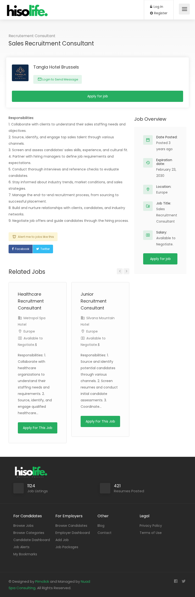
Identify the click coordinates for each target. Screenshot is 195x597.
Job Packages (66, 547)
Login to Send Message (60, 79)
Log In (158, 6)
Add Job (62, 539)
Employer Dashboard (72, 532)
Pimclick (42, 581)
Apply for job (97, 96)
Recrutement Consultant (32, 36)
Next (126, 271)
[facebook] (176, 581)
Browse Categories (28, 532)
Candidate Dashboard (31, 539)
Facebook (22, 249)
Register (160, 13)
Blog (101, 525)
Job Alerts (21, 547)
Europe (29, 331)
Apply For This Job (37, 427)
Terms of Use (151, 532)
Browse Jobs (23, 525)
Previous (120, 271)
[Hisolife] (27, 13)
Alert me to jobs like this (36, 236)
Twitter (45, 249)
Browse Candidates (71, 525)
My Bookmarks (25, 554)
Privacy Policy (151, 525)
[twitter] (183, 581)
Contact (105, 532)
